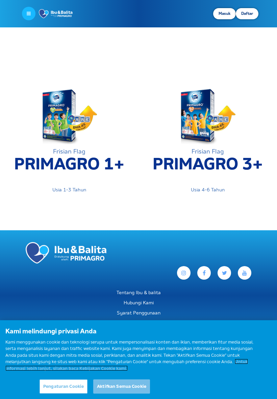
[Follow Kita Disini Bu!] (224, 273)
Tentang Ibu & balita (139, 292)
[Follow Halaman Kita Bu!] (184, 273)
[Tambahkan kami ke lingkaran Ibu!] (244, 273)
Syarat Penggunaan (138, 313)
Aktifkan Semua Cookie (121, 386)
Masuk (224, 13)
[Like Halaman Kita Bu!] (204, 273)
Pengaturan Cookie (63, 386)
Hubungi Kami (139, 303)
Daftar (247, 13)
